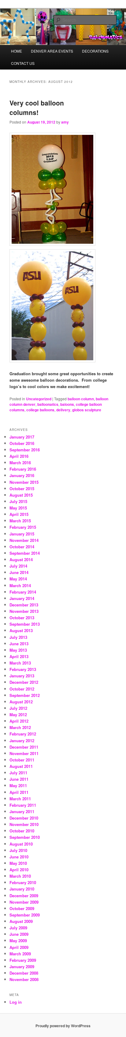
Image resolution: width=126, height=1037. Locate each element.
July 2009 (18, 928)
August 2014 (21, 559)
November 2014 (24, 540)
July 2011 (18, 773)
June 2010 (18, 857)
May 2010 (18, 863)
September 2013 (24, 624)
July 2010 (18, 850)
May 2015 (18, 508)
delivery (63, 410)
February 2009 (22, 960)
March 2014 (20, 585)
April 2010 (18, 869)
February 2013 (22, 669)
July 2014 (18, 566)
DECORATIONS (95, 51)
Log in (15, 1002)
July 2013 (18, 637)
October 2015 (21, 488)
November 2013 (24, 611)
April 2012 (18, 721)
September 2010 (24, 837)
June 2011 (18, 779)
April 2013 (18, 656)
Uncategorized (38, 399)
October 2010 (21, 831)
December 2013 (23, 605)
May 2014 (18, 579)
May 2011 (18, 785)
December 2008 (23, 973)
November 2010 (24, 824)
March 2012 (20, 727)
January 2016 (21, 475)
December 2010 (23, 818)
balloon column (81, 399)
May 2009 (18, 940)
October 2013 (21, 617)
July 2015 (18, 501)
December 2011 (23, 747)
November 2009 (24, 902)
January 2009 (21, 966)
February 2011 (22, 805)
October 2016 (21, 443)
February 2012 (22, 734)
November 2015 (24, 482)
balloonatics (47, 404)
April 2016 (18, 456)
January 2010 (21, 889)
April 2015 (18, 514)
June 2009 (18, 934)
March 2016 (20, 462)
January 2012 (21, 740)
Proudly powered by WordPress (63, 1025)
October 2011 (21, 760)
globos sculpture (86, 410)
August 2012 (21, 702)
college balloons (40, 410)
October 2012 (21, 689)
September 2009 (24, 915)
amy (65, 122)
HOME (16, 51)
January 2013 (21, 676)
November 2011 (24, 753)
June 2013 (18, 643)
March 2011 (20, 799)
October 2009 (21, 908)
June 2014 (18, 572)
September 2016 (24, 450)
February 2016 (22, 469)
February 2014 (22, 592)
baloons (67, 404)
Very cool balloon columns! (36, 107)
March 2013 (20, 663)
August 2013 (21, 630)
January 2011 (21, 811)
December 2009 (23, 895)
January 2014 (21, 598)
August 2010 (21, 844)
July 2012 (18, 708)
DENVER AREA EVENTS (52, 51)
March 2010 (20, 876)
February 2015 (22, 527)
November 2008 (24, 979)
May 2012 (18, 714)
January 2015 (21, 534)
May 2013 (18, 650)
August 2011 (21, 766)
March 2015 (20, 521)
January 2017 (21, 437)
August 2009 (21, 921)
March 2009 (20, 954)
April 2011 (18, 792)
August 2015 (21, 495)
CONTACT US (23, 63)
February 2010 (22, 882)
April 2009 (18, 947)
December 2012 (23, 682)
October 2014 (21, 547)
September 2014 (24, 553)
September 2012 (24, 695)
